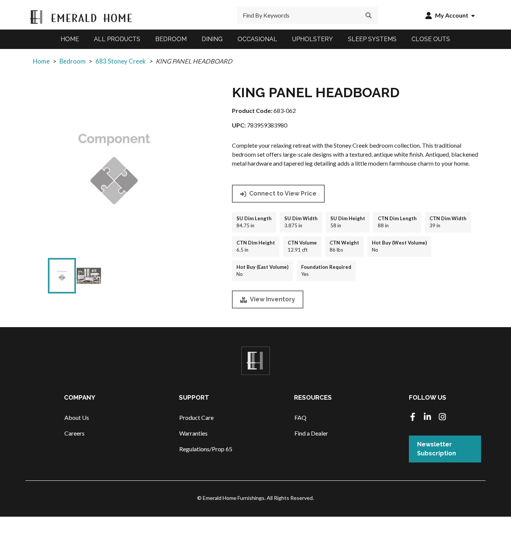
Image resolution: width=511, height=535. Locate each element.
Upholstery (312, 39)
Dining (212, 39)
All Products (117, 39)
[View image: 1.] (61, 275)
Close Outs (430, 39)
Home (70, 39)
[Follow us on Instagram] (442, 417)
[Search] (368, 15)
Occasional (257, 39)
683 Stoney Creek (120, 61)
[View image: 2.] (88, 275)
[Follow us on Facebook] (412, 417)
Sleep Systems (372, 39)
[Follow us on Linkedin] (427, 417)
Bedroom (171, 39)
